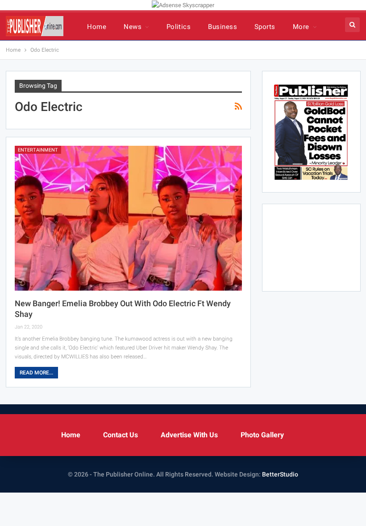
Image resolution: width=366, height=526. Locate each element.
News (132, 27)
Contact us (120, 435)
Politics (178, 27)
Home (96, 27)
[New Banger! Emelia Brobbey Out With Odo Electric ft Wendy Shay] (128, 218)
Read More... (36, 373)
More (301, 27)
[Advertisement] (311, 246)
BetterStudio (280, 474)
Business (222, 27)
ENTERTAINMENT (38, 150)
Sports (264, 27)
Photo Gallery (262, 435)
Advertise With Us (189, 435)
